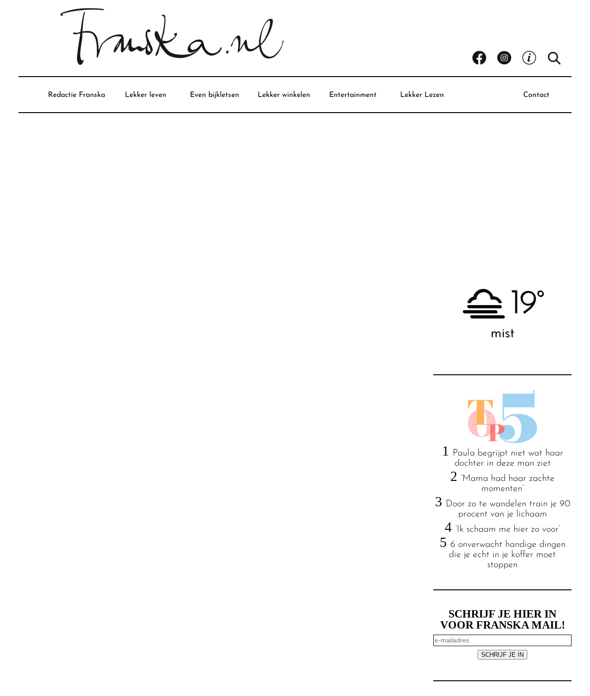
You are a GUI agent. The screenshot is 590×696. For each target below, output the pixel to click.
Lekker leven (145, 95)
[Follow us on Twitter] (534, 58)
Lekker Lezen (422, 95)
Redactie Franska (76, 95)
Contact (536, 95)
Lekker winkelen (284, 95)
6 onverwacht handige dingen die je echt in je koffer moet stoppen (507, 555)
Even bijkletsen (214, 95)
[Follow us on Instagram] (509, 58)
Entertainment (353, 95)
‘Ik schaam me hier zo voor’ (507, 529)
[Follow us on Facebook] (484, 58)
